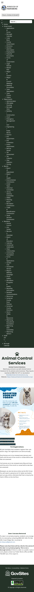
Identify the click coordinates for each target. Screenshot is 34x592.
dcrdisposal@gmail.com (7, 542)
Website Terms (24, 568)
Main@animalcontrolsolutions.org (17, 375)
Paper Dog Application (7, 439)
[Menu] (2, 2)
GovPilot (20, 578)
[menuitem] (6, 24)
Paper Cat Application (7, 441)
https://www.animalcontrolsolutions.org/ (20, 377)
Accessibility (15, 568)
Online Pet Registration (8, 444)
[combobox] (21, 21)
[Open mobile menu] (2, 20)
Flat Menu (8, 568)
